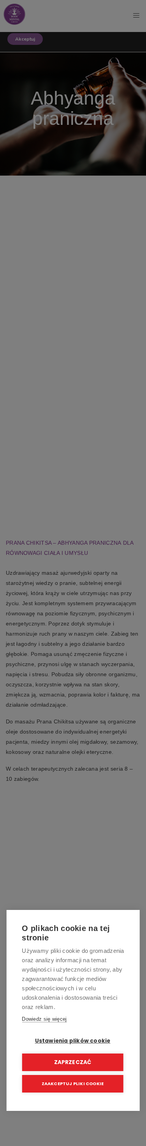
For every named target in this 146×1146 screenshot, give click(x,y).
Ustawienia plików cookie (73, 1041)
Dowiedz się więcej (44, 1019)
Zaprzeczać (72, 1062)
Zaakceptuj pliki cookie (73, 1083)
